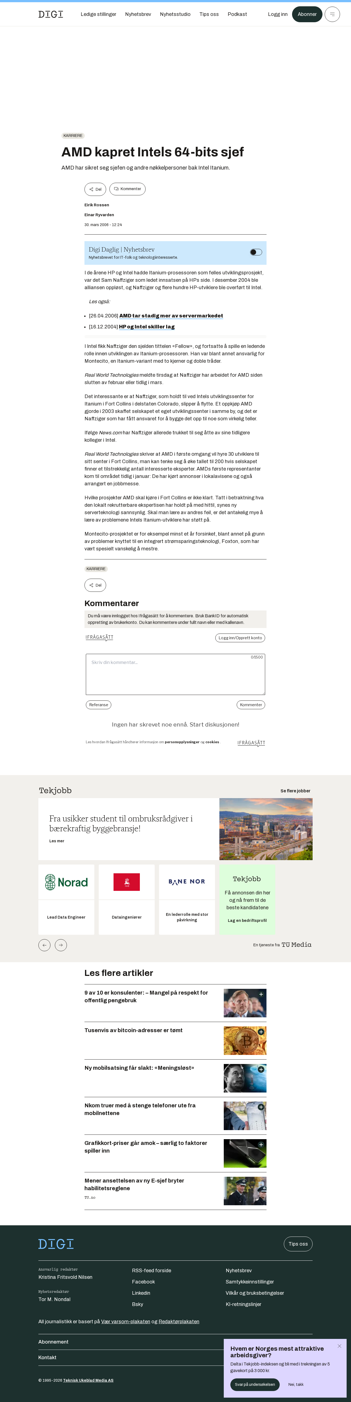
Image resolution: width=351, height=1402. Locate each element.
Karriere (73, 136)
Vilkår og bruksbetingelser (255, 1293)
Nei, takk (296, 1385)
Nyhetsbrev (239, 1270)
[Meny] (332, 14)
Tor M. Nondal (54, 1299)
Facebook (143, 1282)
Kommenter (131, 189)
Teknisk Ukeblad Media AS (88, 1380)
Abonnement (53, 1342)
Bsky (137, 1304)
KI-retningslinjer (243, 1304)
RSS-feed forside (151, 1270)
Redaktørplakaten (178, 1321)
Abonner (307, 14)
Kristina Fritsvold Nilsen (65, 1277)
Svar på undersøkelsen (255, 1385)
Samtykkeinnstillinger (250, 1282)
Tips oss (298, 1244)
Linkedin (141, 1293)
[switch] (256, 252)
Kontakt (47, 1357)
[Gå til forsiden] (50, 14)
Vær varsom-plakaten (125, 1321)
